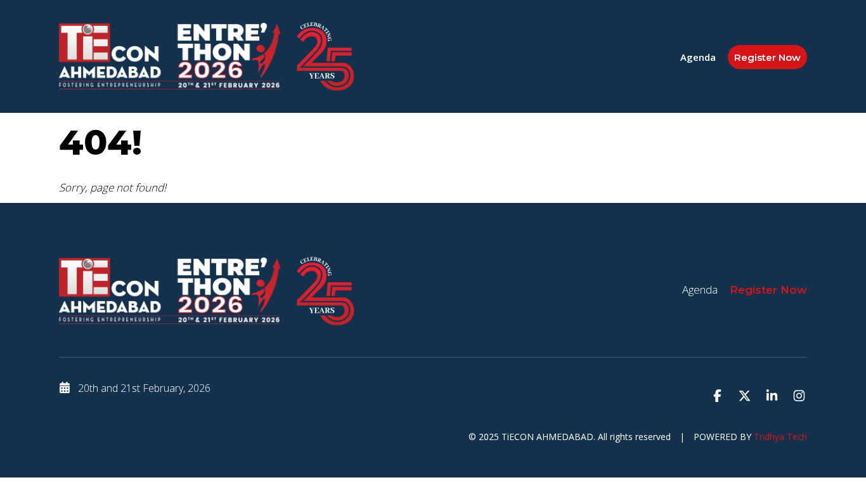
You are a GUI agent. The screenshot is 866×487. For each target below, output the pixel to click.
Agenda (698, 57)
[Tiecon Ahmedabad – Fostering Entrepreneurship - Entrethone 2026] (170, 56)
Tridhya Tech (780, 437)
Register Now (767, 57)
